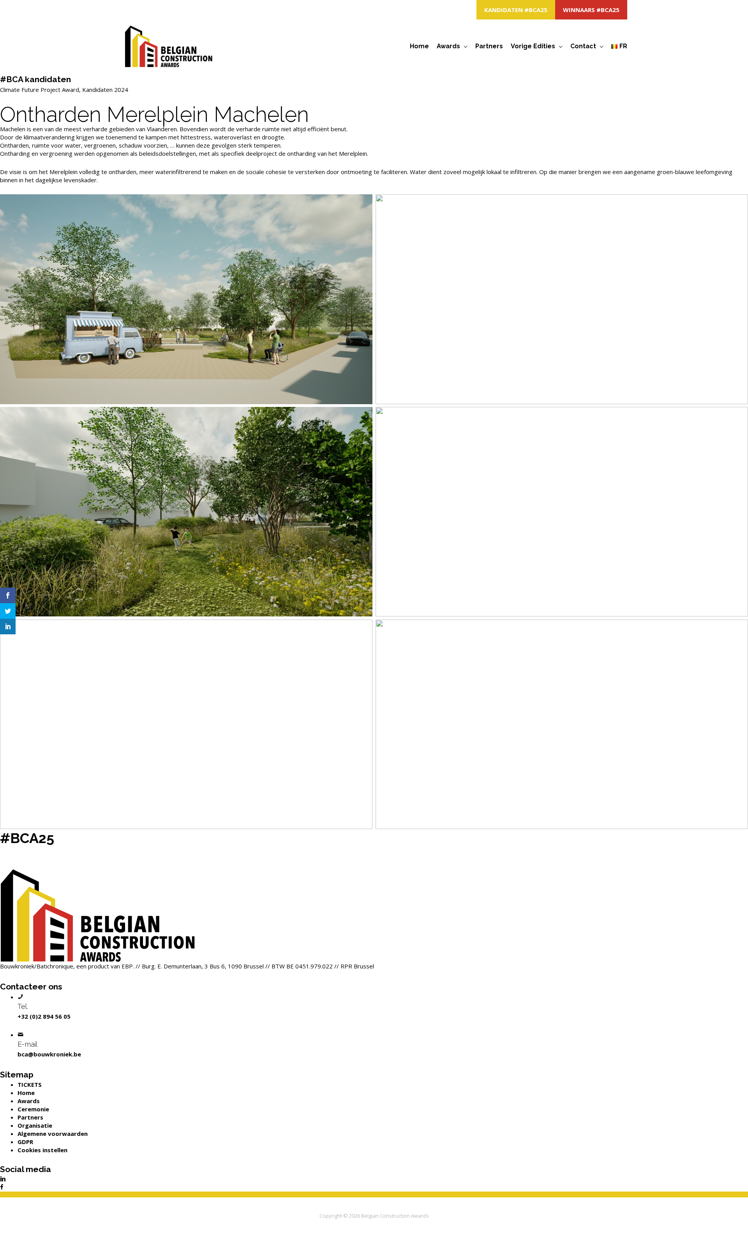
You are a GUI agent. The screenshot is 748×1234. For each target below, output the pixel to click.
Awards (448, 46)
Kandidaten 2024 (105, 89)
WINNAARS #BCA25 (591, 10)
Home (419, 46)
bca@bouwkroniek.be (49, 1054)
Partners (489, 46)
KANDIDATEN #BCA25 (515, 10)
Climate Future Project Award (39, 89)
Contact (583, 46)
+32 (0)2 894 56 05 (44, 1016)
